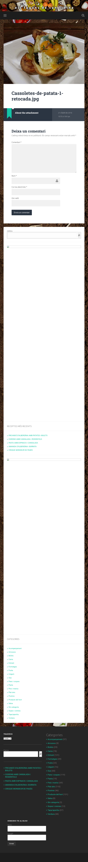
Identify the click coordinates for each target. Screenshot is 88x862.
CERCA (9, 231)
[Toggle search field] (83, 15)
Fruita (11, 670)
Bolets (11, 656)
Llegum (11, 674)
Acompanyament (15, 648)
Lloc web (15, 198)
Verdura (12, 718)
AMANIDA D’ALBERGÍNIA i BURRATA (23, 446)
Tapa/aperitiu (14, 714)
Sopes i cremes (15, 711)
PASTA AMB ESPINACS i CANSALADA (23, 443)
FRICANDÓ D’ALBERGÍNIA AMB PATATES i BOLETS (28, 435)
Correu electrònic (19, 187)
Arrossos (12, 652)
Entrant (11, 663)
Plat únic (12, 692)
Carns (11, 659)
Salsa (11, 703)
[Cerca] (79, 235)
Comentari (16, 142)
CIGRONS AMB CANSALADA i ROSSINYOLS (25, 439)
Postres (12, 696)
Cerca (6, 750)
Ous (10, 678)
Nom (14, 176)
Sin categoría (14, 707)
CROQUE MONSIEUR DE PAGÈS (21, 450)
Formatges (13, 667)
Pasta (11, 685)
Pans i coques (14, 681)
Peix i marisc (13, 689)
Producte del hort (15, 700)
